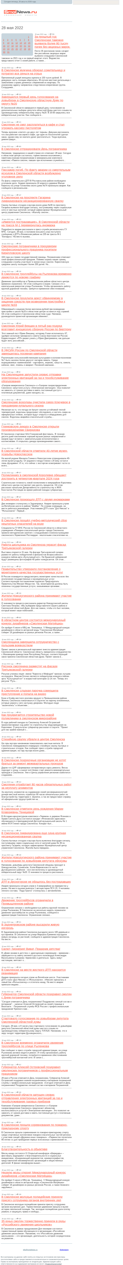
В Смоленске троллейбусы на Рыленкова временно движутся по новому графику (36, 275)
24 (8, 49)
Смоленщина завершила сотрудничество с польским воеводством (30, 643)
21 (25, 46)
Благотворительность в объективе (24, 1149)
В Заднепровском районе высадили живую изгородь (30, 926)
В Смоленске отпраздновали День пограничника (34, 149)
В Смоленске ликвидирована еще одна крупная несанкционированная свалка (33, 835)
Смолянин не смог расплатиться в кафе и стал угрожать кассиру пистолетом (33, 126)
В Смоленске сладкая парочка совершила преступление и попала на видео (29, 692)
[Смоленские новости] (21, 15)
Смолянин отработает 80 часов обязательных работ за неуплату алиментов (36, 786)
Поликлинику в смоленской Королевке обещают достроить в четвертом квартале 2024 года (33, 477)
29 (29, 49)
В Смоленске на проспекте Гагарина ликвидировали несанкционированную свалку (32, 199)
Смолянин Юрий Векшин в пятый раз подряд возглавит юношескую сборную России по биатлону (36, 327)
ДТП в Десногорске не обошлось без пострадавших (36, 881)
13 (21, 43)
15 (29, 43)
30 (4, 52)
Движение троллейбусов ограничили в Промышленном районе (27, 902)
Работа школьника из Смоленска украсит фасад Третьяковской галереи (33, 546)
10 (8, 43)
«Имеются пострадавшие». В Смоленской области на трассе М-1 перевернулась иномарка (35, 223)
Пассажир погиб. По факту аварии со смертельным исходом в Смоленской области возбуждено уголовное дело (35, 173)
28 (25, 49)
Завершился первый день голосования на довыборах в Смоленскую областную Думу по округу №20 (32, 100)
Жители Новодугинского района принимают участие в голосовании (36, 597)
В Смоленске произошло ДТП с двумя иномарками (35, 499)
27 (21, 49)
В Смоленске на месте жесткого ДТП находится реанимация (33, 971)
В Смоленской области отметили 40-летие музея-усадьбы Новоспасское (34, 452)
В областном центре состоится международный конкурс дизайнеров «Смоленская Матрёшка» (33, 621)
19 (17, 46)
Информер (64, 1250)
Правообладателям (53, 1264)
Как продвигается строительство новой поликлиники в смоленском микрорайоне (29, 716)
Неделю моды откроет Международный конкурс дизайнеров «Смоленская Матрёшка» (33, 1174)
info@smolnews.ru (30, 1250)
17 (8, 46)
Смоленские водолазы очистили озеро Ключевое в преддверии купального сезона (35, 404)
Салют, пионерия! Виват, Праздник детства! (30, 949)
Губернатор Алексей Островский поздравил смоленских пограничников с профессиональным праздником (34, 1070)
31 (8, 52)
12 (17, 43)
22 (29, 46)
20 (21, 46)
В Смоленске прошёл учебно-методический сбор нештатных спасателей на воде (34, 522)
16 (4, 46)
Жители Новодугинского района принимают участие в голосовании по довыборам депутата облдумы (36, 859)
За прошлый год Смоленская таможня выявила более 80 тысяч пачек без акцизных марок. (52, 41)
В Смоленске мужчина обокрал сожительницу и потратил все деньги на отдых (33, 72)
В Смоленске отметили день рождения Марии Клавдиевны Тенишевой (32, 810)
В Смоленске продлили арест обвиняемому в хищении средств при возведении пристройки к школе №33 (33, 302)
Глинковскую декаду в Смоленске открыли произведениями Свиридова (30, 428)
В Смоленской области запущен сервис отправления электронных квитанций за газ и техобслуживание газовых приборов (31, 1098)
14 (25, 43)
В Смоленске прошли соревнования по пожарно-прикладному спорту (34, 1126)
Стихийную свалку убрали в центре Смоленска (33, 739)
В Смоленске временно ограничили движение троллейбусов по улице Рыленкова (32, 1044)
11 (12, 43)
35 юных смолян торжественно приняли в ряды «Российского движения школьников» (33, 1223)
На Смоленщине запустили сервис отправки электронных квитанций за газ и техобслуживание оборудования (35, 378)
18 (12, 46)
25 (12, 49)
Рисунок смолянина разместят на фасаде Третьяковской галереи (29, 668)
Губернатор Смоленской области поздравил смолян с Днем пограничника (36, 996)
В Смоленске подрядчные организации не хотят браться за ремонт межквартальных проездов (33, 762)
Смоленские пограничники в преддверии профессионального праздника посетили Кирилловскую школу (29, 250)
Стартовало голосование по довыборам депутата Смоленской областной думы (35, 1020)
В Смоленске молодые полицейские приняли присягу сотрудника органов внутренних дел (31, 1198)
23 (4, 49)
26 (17, 49)
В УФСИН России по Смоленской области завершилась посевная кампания (29, 352)
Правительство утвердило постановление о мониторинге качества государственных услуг (32, 570)
